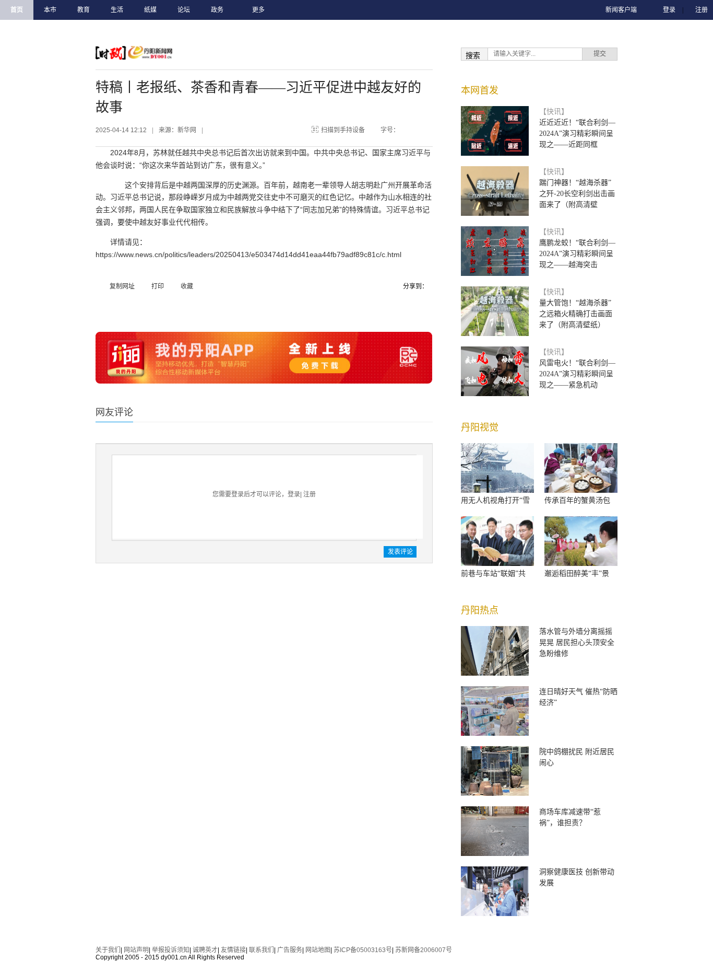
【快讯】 (553, 111)
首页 (16, 10)
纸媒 (150, 10)
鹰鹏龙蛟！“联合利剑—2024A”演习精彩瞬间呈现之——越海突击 (577, 254)
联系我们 (261, 950)
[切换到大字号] (422, 128)
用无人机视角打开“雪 (495, 500)
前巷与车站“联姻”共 (493, 573)
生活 (117, 10)
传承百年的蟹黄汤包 (577, 500)
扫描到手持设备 (343, 130)
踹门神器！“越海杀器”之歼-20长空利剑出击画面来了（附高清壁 (577, 194)
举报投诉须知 (170, 950)
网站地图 (317, 950)
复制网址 (122, 286)
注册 (701, 10)
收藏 (187, 286)
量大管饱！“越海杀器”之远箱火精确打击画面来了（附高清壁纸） (575, 314)
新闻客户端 (621, 10)
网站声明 (136, 950)
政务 (217, 10)
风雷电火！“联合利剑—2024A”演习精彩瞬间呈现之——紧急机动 (577, 374)
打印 (157, 286)
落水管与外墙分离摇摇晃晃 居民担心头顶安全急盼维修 (576, 642)
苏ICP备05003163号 (363, 950)
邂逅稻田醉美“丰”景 (576, 573)
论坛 (183, 10)
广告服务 (289, 950)
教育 (83, 10)
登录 (669, 10)
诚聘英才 (205, 950)
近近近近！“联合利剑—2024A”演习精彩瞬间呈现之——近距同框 (577, 133)
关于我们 (108, 950)
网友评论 (114, 412)
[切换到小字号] (412, 128)
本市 (50, 10)
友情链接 (233, 950)
